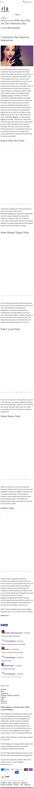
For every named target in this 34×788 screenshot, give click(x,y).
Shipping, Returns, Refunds (10, 695)
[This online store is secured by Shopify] (5, 778)
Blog (2, 691)
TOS (2, 699)
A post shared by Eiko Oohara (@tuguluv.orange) (15, 571)
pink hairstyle (13, 117)
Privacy (3, 697)
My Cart (29, 2)
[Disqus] (17, 653)
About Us (4, 701)
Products (4, 689)
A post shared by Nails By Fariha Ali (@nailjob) (14, 479)
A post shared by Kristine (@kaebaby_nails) (14, 295)
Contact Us (4, 693)
